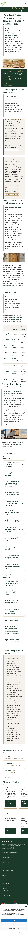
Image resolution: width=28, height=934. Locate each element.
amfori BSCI (7, 777)
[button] (26, 906)
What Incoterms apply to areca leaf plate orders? (12, 538)
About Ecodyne (5, 883)
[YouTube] (19, 8)
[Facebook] (23, 8)
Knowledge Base (6, 890)
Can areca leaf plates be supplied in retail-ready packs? (12, 566)
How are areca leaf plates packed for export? (11, 547)
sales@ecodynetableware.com (9, 852)
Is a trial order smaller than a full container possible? (12, 557)
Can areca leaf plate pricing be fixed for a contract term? (11, 503)
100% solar (17, 845)
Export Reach (5, 893)
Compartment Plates (6, 864)
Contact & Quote (6, 895)
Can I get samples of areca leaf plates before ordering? (12, 529)
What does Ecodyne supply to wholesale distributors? (11, 583)
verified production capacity (11, 285)
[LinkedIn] (12, 8)
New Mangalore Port (10, 770)
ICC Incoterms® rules (10, 763)
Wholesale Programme (7, 870)
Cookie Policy (10, 932)
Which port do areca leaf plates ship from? (12, 521)
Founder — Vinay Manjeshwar (9, 885)
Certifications (5, 877)
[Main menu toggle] (25, 4)
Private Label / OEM (6, 872)
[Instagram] (16, 8)
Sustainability (5, 888)
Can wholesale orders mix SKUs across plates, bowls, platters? (12, 641)
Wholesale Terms (6, 875)
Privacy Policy (17, 932)
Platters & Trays (5, 862)
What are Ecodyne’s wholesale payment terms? (11, 602)
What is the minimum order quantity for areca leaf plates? (12, 464)
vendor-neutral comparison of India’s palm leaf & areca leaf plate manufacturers (12, 319)
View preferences (14, 928)
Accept (14, 920)
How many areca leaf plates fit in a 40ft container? (11, 473)
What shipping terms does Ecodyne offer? (12, 619)
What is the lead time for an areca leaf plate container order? (12, 494)
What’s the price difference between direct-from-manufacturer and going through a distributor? (13, 629)
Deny (14, 924)
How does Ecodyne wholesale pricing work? (11, 592)
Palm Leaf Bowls (6, 860)
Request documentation (12, 150)
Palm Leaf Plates (6, 857)
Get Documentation (10, 830)
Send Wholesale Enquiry (9, 803)
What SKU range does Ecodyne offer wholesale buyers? (12, 611)
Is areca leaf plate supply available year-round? (12, 512)
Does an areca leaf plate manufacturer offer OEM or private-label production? (12, 484)
